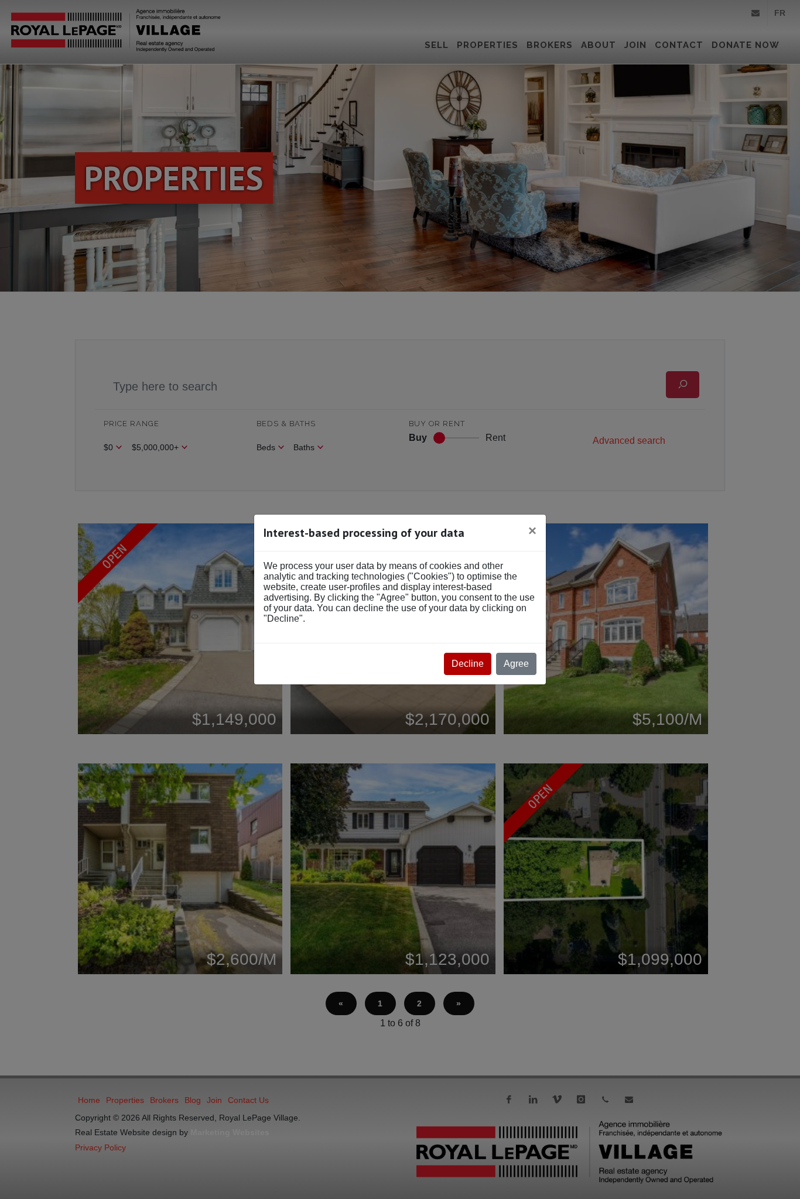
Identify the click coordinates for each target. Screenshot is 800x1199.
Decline (468, 664)
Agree (516, 664)
